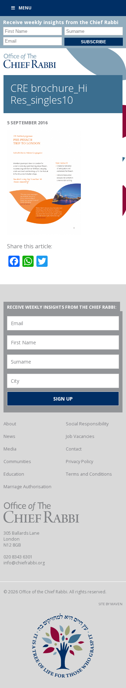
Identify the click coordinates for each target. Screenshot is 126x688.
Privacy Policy (79, 461)
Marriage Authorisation (27, 486)
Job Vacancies (80, 436)
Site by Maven (110, 604)
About (10, 423)
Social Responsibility (87, 423)
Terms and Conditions (89, 474)
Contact (74, 449)
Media (10, 449)
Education (14, 474)
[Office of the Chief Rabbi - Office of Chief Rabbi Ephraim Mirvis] (30, 66)
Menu (25, 8)
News (9, 436)
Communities (17, 461)
